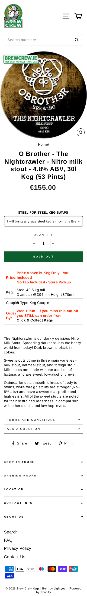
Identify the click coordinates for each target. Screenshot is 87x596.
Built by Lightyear (54, 588)
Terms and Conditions (31, 419)
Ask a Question (23, 428)
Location (14, 489)
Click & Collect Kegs (35, 320)
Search (11, 532)
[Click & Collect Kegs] (53, 320)
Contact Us (15, 556)
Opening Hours (20, 475)
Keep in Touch (19, 462)
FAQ (8, 540)
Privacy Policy (17, 548)
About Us (14, 516)
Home (43, 144)
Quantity (44, 234)
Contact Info (18, 502)
